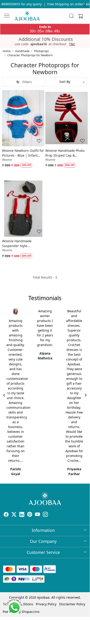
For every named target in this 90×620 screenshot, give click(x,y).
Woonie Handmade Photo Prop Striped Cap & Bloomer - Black (64, 153)
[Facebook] (6, 515)
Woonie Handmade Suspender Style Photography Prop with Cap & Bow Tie (20, 243)
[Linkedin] (21, 515)
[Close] (84, 5)
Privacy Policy (46, 604)
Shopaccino (30, 611)
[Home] (27, 16)
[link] (71, 16)
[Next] (85, 395)
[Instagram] (45, 515)
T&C (72, 44)
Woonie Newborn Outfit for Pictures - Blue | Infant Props (23, 153)
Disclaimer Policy (72, 604)
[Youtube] (37, 515)
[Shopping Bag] (80, 16)
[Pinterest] (29, 515)
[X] (14, 515)
